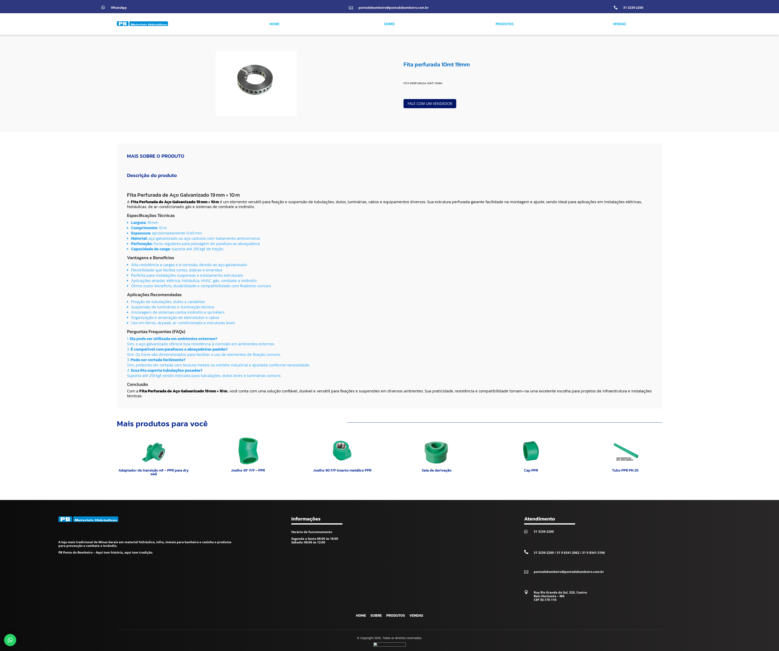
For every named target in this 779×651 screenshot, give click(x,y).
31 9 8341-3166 (593, 553)
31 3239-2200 (633, 7)
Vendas (416, 616)
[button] (10, 640)
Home (361, 616)
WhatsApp (119, 7)
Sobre (376, 616)
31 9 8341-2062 (568, 553)
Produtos (395, 616)
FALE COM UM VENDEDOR (430, 103)
